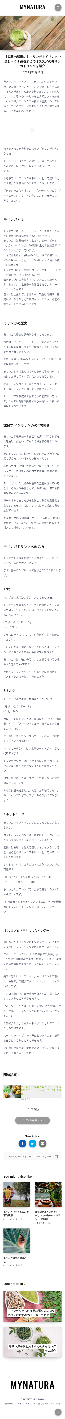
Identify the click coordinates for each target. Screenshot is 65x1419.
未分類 (35, 1109)
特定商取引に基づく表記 (49, 1404)
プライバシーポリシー (26, 1404)
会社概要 (9, 1404)
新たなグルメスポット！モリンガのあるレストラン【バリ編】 (47, 1215)
